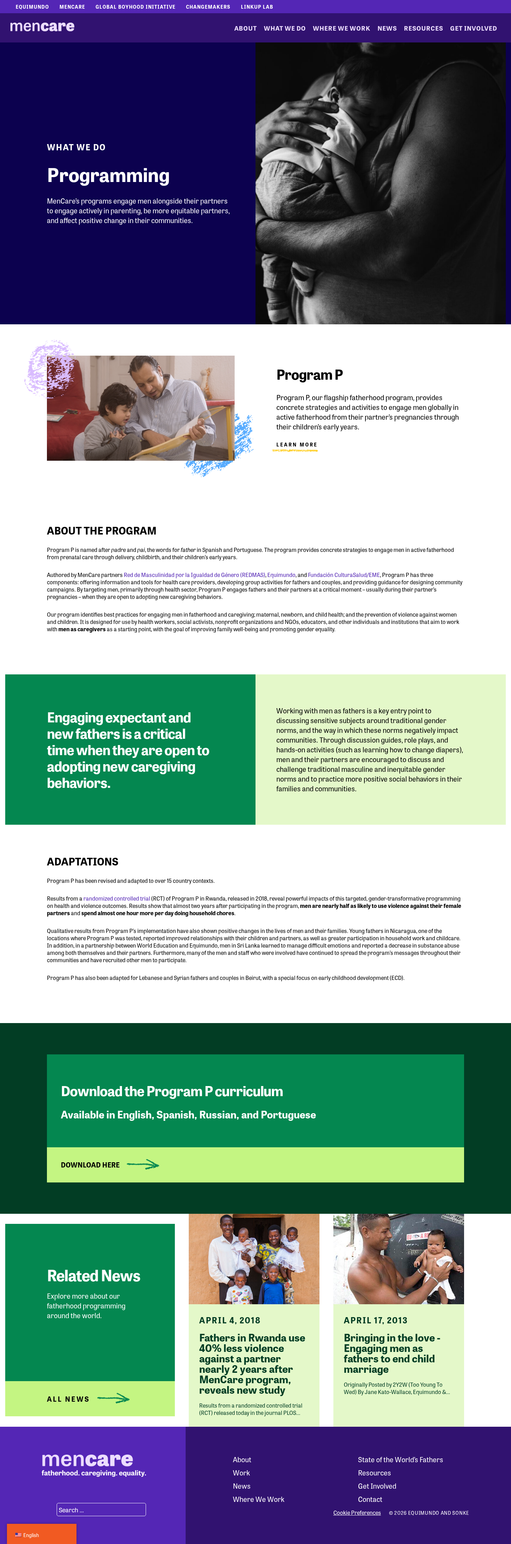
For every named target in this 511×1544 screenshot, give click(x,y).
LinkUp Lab (257, 6)
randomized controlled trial (116, 898)
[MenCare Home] (42, 28)
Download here (90, 1164)
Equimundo (32, 6)
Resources (423, 27)
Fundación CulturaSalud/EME (344, 575)
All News (68, 1399)
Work (241, 1472)
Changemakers (208, 6)
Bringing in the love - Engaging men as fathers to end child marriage (392, 1353)
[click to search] (48, 1509)
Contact (370, 1499)
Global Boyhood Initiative (136, 6)
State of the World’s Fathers (400, 1459)
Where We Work (342, 27)
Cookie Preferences (357, 1512)
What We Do (285, 27)
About (245, 27)
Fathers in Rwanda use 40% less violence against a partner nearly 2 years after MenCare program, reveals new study (252, 1363)
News (387, 27)
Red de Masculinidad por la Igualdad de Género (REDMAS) (194, 575)
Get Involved (473, 27)
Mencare (72, 6)
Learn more (297, 445)
